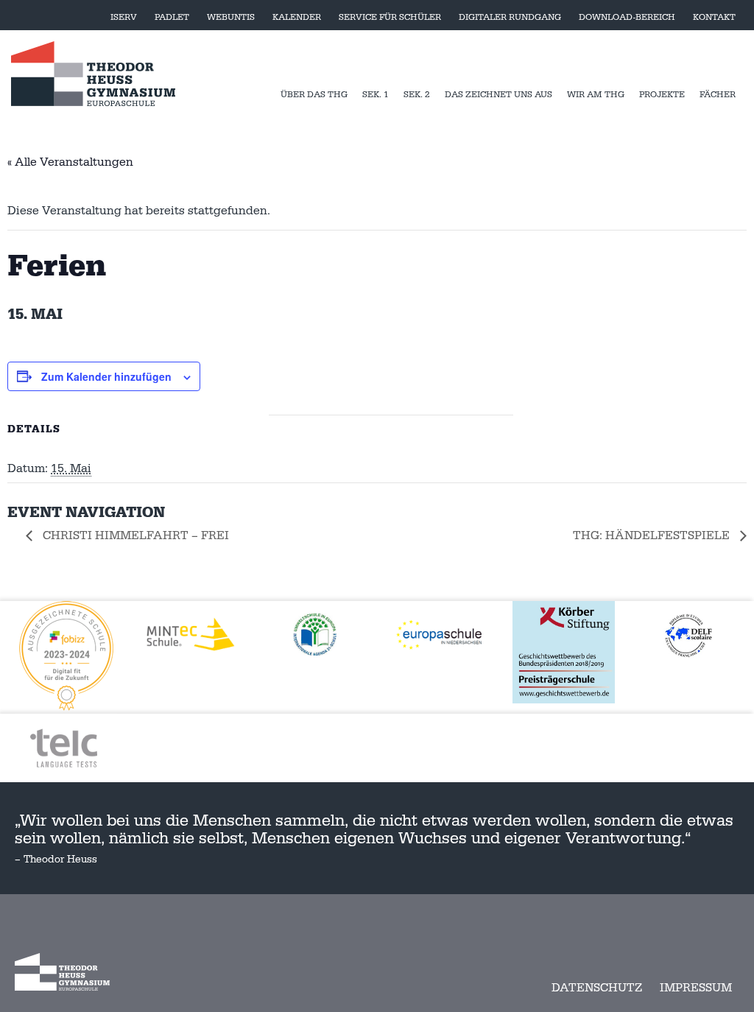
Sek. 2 (417, 94)
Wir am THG (595, 94)
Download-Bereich (627, 17)
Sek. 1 (375, 94)
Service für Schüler (390, 17)
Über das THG (314, 94)
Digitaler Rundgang (510, 17)
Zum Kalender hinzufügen (106, 376)
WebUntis (231, 17)
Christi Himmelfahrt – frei (134, 535)
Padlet (172, 17)
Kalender (296, 17)
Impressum (696, 987)
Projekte (662, 94)
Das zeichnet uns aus (498, 94)
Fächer (718, 94)
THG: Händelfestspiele (653, 535)
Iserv (123, 17)
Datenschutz (597, 987)
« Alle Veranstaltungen (70, 162)
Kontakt (714, 17)
